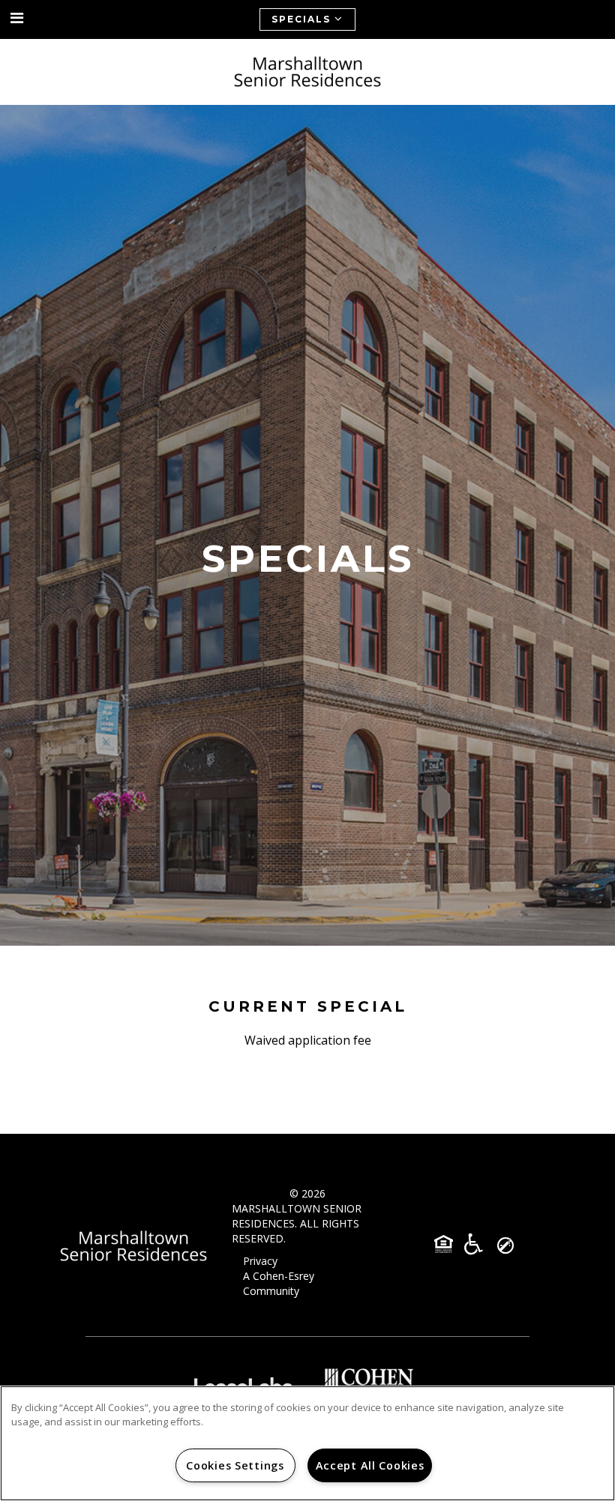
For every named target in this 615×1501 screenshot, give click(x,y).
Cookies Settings (235, 1465)
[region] (307, 1443)
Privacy (260, 1261)
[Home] (307, 72)
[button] (17, 18)
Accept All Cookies (370, 1465)
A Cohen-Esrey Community (278, 1283)
